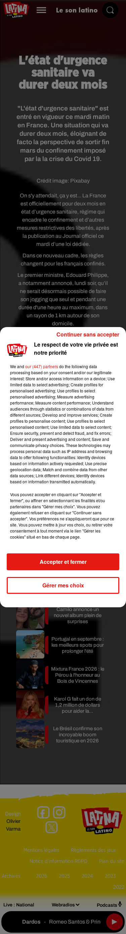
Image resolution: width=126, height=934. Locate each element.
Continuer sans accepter (87, 334)
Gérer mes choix (63, 585)
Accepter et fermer (63, 562)
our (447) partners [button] (41, 366)
